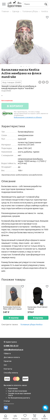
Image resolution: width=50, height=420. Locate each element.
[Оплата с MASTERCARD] (16, 381)
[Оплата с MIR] (25, 381)
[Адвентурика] (15, 4)
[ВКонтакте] (39, 82)
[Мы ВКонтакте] (6, 409)
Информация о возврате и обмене (28, 117)
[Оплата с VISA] (7, 381)
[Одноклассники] (43, 82)
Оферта (7, 353)
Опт (5, 365)
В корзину (14, 318)
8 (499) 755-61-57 (11, 346)
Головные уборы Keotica (31, 324)
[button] (21, 66)
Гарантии (7, 361)
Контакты (8, 369)
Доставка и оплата (12, 357)
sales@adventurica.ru (13, 349)
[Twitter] (47, 82)
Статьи (7, 401)
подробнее (6, 91)
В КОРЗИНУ (15, 106)
